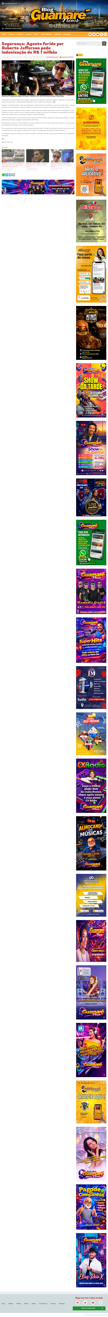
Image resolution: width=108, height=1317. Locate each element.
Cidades (12, 34)
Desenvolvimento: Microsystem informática (96, 1315)
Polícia (28, 34)
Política (20, 34)
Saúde (36, 34)
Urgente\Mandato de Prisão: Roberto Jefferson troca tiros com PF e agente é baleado (61, 164)
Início (4, 34)
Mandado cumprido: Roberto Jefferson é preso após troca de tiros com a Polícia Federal (37, 164)
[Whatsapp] (105, 34)
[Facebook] (90, 34)
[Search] (104, 43)
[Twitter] (94, 34)
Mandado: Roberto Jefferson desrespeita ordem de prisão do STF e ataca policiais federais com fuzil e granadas (13, 164)
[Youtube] (97, 34)
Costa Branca (46, 34)
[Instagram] (101, 34)
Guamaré (66, 34)
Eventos (58, 34)
